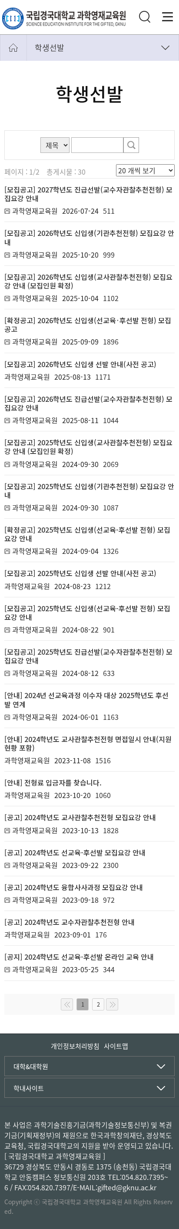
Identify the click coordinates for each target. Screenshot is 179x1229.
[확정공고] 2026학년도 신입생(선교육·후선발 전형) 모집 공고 (87, 324)
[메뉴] (167, 17)
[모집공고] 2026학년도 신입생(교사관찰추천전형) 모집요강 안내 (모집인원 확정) (88, 281)
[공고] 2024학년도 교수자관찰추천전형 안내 (69, 922)
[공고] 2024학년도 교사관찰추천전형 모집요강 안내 (80, 817)
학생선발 (49, 47)
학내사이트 (28, 1088)
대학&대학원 (30, 1066)
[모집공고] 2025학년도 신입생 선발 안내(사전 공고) (80, 573)
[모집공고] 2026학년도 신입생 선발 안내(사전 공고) (80, 364)
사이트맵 (116, 1046)
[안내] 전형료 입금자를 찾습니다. (53, 782)
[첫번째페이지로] (67, 1004)
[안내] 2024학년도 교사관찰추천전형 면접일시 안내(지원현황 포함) (88, 743)
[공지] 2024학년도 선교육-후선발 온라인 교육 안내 (79, 956)
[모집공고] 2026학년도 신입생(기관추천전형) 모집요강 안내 (89, 237)
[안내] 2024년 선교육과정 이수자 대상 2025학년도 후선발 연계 (86, 699)
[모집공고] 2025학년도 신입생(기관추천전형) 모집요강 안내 (89, 490)
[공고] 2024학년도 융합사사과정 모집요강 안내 (73, 887)
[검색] (131, 145)
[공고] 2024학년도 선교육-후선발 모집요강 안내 (75, 852)
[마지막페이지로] (112, 1004)
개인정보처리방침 (75, 1046)
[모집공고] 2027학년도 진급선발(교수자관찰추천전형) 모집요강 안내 (88, 193)
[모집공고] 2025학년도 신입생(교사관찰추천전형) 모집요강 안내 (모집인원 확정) (88, 446)
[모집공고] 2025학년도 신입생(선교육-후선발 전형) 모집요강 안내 (87, 612)
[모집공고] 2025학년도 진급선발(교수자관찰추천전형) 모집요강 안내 (88, 656)
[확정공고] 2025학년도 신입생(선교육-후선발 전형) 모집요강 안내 (87, 533)
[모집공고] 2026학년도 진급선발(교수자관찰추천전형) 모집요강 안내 (88, 403)
